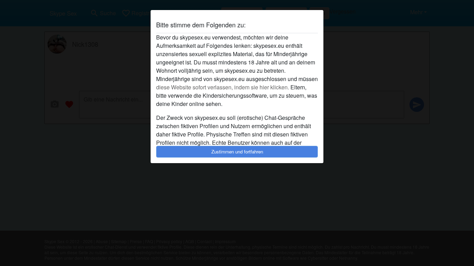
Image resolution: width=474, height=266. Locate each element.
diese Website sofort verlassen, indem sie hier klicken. (222, 87)
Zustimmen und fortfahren (237, 151)
